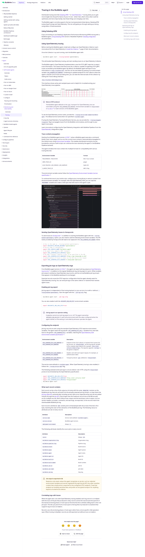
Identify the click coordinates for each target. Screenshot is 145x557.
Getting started (8, 17)
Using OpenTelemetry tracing (130, 15)
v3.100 (67, 137)
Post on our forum (77, 544)
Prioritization (8, 104)
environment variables (63, 141)
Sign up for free (137, 2)
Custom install (8, 94)
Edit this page (79, 533)
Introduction (6, 10)
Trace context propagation (131, 18)
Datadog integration (89, 37)
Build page (7, 39)
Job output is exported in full (54, 478)
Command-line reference (11, 136)
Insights (5, 155)
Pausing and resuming (10, 101)
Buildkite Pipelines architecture (9, 32)
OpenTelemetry (76, 15)
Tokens (6, 76)
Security (6, 118)
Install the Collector (72, 49)
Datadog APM (64, 15)
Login (127, 2)
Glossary (6, 45)
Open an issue (66, 533)
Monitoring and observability (8, 108)
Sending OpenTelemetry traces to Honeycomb (130, 21)
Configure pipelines (8, 139)
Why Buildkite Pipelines (10, 14)
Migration (5, 51)
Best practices (7, 54)
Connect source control (9, 48)
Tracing (7, 115)
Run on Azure (8, 91)
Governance (6, 149)
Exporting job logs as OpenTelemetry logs (128, 26)
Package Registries (32, 2)
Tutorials (5, 57)
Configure (7, 98)
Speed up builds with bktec (11, 25)
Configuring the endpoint (131, 33)
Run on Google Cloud (10, 88)
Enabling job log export (130, 30)
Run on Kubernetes (9, 82)
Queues (6, 127)
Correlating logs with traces (131, 39)
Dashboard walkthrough (10, 36)
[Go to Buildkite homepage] (3, 2)
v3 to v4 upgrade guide (10, 67)
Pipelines (21, 2)
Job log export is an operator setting (57, 312)
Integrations (6, 158)
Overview (5, 7)
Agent (4, 60)
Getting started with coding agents (11, 20)
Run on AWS (7, 85)
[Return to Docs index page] (10, 3)
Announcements (7, 161)
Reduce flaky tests (9, 28)
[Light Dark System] (120, 2)
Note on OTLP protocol (52, 102)
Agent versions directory (11, 121)
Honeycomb (56, 236)
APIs (49, 2)
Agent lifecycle (8, 130)
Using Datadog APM (128, 12)
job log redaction (47, 394)
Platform (43, 2)
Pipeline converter (9, 42)
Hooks (5, 133)
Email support (66, 544)
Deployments (6, 152)
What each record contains (131, 36)
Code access (7, 79)
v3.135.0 (62, 269)
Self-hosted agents (9, 70)
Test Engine (6, 143)
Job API (57, 396)
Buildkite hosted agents (10, 124)
